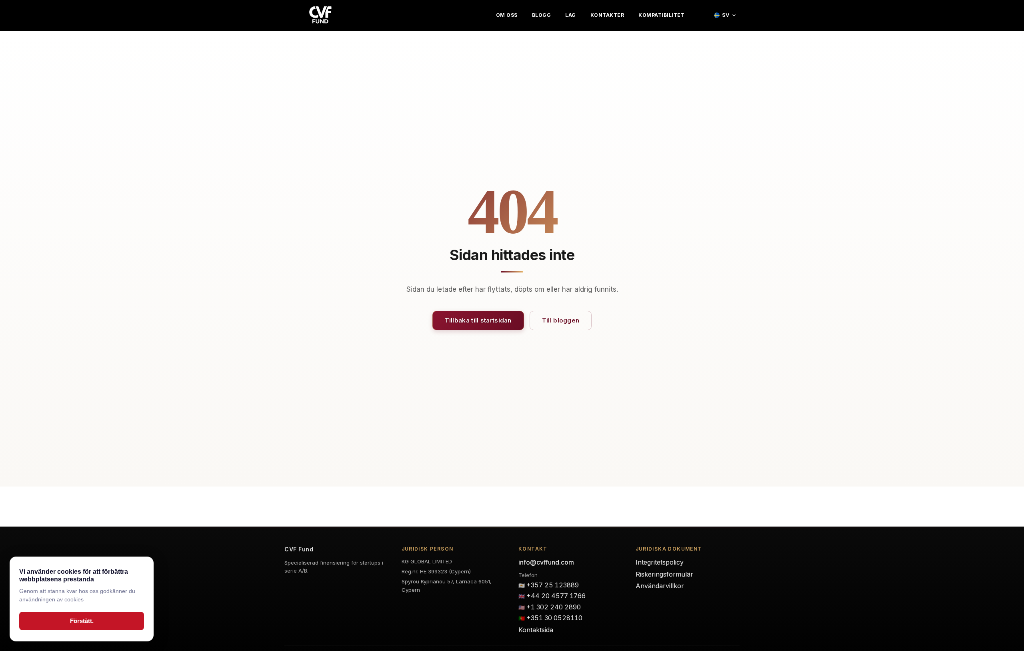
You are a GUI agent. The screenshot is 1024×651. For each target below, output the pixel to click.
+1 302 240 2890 (553, 607)
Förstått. (82, 620)
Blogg (541, 15)
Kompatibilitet (661, 15)
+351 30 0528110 (554, 618)
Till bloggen (561, 320)
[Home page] (320, 15)
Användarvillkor (660, 586)
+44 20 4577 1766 (556, 596)
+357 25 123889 (552, 585)
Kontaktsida (535, 630)
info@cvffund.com (546, 562)
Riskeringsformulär (664, 574)
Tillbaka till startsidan (478, 320)
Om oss (507, 15)
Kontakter (607, 15)
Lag (570, 15)
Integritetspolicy (660, 562)
